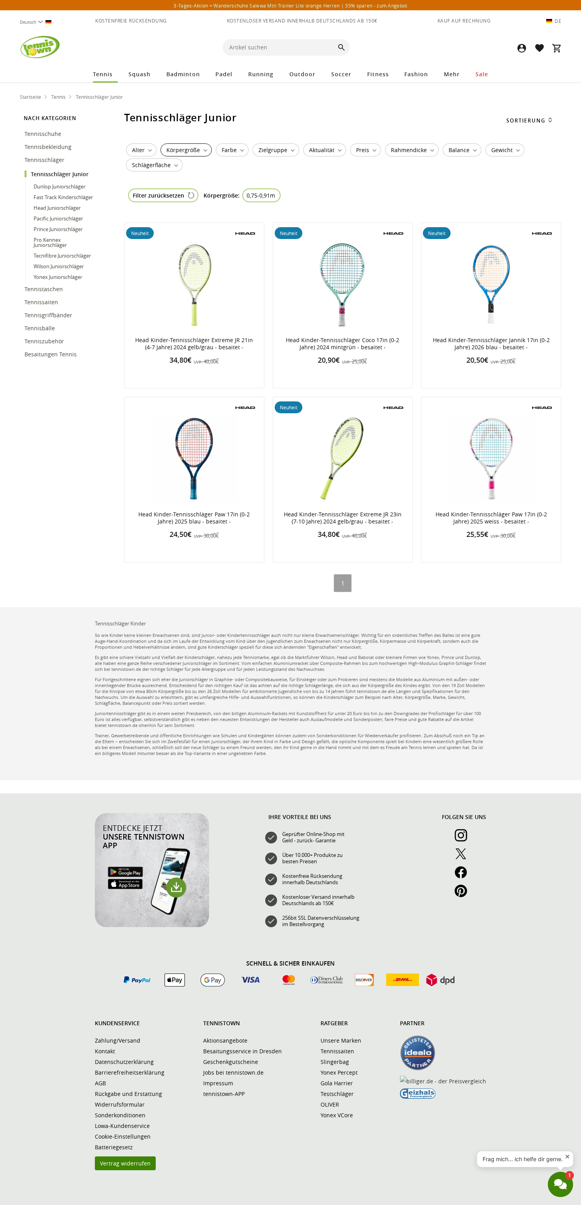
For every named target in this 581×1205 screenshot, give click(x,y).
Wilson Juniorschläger (59, 266)
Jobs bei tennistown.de (233, 1072)
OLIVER (330, 1104)
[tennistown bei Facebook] (464, 876)
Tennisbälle (41, 328)
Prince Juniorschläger (58, 229)
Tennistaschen (44, 289)
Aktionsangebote (225, 1040)
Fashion (416, 74)
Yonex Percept (339, 1072)
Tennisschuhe (44, 133)
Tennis (103, 74)
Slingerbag (335, 1062)
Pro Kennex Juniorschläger (50, 242)
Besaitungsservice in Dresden (242, 1051)
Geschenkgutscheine (230, 1062)
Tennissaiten (42, 302)
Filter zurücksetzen (158, 195)
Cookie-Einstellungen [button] (123, 1136)
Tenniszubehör (45, 341)
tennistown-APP (224, 1094)
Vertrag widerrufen (125, 1163)
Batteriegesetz (114, 1147)
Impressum (218, 1083)
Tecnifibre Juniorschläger (62, 255)
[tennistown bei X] (464, 858)
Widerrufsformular (120, 1104)
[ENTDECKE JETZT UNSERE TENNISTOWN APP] (152, 925)
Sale (481, 74)
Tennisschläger (45, 160)
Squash (139, 74)
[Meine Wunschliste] (539, 48)
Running (261, 74)
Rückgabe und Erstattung (128, 1094)
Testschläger (337, 1094)
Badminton (183, 74)
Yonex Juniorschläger (58, 277)
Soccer (341, 74)
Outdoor (302, 74)
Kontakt (105, 1051)
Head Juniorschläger (57, 207)
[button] (521, 48)
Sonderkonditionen (120, 1115)
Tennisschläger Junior (60, 174)
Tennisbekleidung (49, 147)
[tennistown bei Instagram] (464, 839)
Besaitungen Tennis (51, 354)
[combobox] (39, 22)
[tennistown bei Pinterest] (464, 895)
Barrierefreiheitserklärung (129, 1072)
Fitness (378, 74)
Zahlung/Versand (117, 1040)
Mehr (452, 74)
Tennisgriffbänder (49, 315)
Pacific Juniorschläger (58, 218)
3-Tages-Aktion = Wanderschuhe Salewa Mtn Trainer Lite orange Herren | (290, 5)
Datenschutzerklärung (124, 1062)
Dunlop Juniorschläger (59, 186)
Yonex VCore (337, 1115)
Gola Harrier (337, 1083)
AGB (100, 1083)
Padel (223, 74)
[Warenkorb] (556, 48)
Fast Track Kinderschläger (63, 197)
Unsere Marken (341, 1040)
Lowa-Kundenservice (122, 1126)
